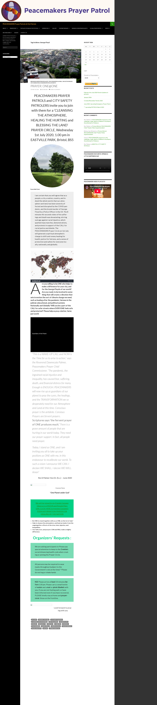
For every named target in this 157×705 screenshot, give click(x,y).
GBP (85, 71)
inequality (42, 624)
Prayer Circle (45, 626)
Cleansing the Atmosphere (39, 621)
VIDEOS (107, 28)
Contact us (24, 32)
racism (45, 628)
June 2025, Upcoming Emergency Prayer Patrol (97, 104)
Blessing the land (44, 619)
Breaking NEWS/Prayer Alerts (79, 28)
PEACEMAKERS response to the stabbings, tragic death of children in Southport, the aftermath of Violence (97, 121)
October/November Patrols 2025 (93, 100)
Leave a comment (55, 89)
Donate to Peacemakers (91, 75)
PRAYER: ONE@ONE (44, 86)
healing (34, 624)
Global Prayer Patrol (95, 28)
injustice (50, 624)
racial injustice (36, 628)
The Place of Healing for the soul (29, 28)
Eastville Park (53, 621)
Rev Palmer (44, 89)
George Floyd (64, 621)
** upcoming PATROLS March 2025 (94, 107)
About (4, 28)
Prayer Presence (67, 626)
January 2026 (87, 97)
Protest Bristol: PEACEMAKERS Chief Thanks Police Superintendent (97, 127)
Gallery (54, 28)
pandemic (65, 624)
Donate (16, 32)
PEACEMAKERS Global (55, 81)
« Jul (85, 64)
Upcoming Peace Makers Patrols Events (43, 83)
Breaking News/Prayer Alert (39, 81)
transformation (54, 628)
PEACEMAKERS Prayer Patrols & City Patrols (19, 24)
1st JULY (34, 619)
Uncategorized (67, 81)
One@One (57, 624)
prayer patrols (56, 626)
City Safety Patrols (56, 619)
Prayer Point (13, 28)
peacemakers (35, 626)
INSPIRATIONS (45, 28)
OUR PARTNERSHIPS (63, 28)
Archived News (7, 32)
